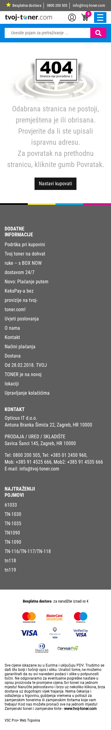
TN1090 (12, 533)
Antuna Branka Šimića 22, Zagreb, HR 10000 (48, 425)
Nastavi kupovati (55, 184)
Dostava (13, 356)
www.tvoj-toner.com (80, 708)
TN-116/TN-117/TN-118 (28, 551)
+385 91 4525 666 (33, 462)
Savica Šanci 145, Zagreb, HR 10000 (40, 443)
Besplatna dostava (26, 5)
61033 (11, 505)
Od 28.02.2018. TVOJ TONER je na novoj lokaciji (26, 374)
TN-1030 (13, 514)
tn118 (10, 561)
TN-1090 (13, 542)
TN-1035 (13, 523)
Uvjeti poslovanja (22, 319)
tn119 (10, 570)
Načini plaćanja (20, 347)
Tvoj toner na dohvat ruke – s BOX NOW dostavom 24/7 (25, 263)
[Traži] (98, 33)
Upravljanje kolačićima (27, 393)
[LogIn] (72, 17)
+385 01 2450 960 (68, 455)
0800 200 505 (57, 5)
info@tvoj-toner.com (89, 5)
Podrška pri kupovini (25, 244)
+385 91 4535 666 (85, 462)
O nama (12, 328)
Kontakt (12, 337)
